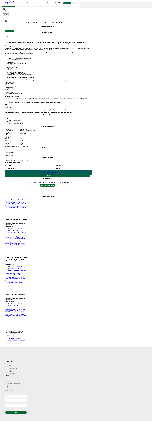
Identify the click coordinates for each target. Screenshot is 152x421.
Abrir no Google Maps (9, 30)
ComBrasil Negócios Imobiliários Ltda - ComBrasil (10, 2)
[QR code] (9, 419)
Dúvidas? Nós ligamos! (47, 175)
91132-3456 (10, 379)
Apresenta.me (9, 417)
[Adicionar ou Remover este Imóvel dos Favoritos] (25, 201)
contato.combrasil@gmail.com (13, 383)
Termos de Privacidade (18, 409)
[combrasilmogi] (19, 357)
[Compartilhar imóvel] (6, 21)
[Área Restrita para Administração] (7, 419)
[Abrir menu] (1, 6)
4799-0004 (10, 380)
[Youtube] (19, 359)
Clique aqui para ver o (47, 185)
